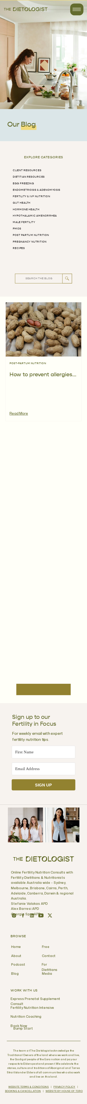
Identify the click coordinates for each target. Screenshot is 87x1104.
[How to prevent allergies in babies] (43, 329)
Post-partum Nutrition (28, 363)
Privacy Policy (64, 1087)
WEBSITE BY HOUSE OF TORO (64, 1091)
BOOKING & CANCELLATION (23, 1091)
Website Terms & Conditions (28, 1087)
